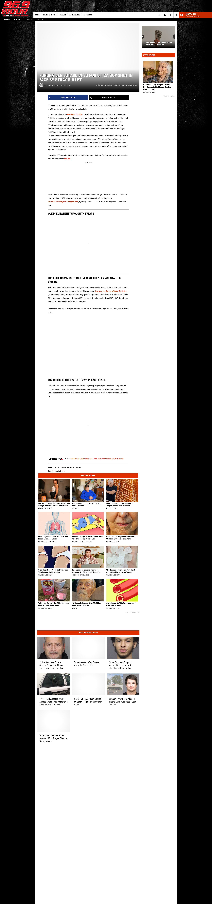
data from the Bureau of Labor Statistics (110, 291)
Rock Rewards (75, 15)
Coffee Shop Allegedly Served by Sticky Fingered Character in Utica (88, 702)
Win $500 (40, 19)
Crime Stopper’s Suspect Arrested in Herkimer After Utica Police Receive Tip (121, 665)
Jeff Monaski (48, 85)
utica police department (72, 467)
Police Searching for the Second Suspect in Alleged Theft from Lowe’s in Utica (51, 665)
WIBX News (61, 471)
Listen (53, 15)
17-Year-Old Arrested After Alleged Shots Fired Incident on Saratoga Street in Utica (53, 702)
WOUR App (29, 19)
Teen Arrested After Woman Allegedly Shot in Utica (86, 664)
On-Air (45, 15)
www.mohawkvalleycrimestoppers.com (63, 202)
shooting (60, 467)
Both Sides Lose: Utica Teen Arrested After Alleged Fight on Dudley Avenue (53, 738)
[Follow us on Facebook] (170, 15)
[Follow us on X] (176, 15)
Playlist (63, 15)
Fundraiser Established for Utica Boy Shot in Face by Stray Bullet (96, 459)
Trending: (7, 19)
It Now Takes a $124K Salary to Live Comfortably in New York (158, 44)
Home (37, 15)
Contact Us (88, 15)
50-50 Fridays (18, 19)
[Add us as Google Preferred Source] (165, 15)
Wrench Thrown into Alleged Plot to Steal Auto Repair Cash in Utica (122, 702)
